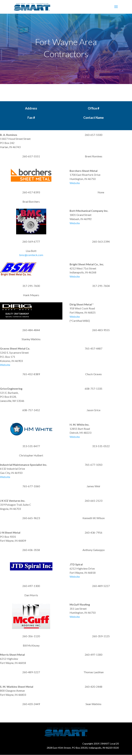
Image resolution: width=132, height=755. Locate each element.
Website (75, 183)
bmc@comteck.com (31, 255)
